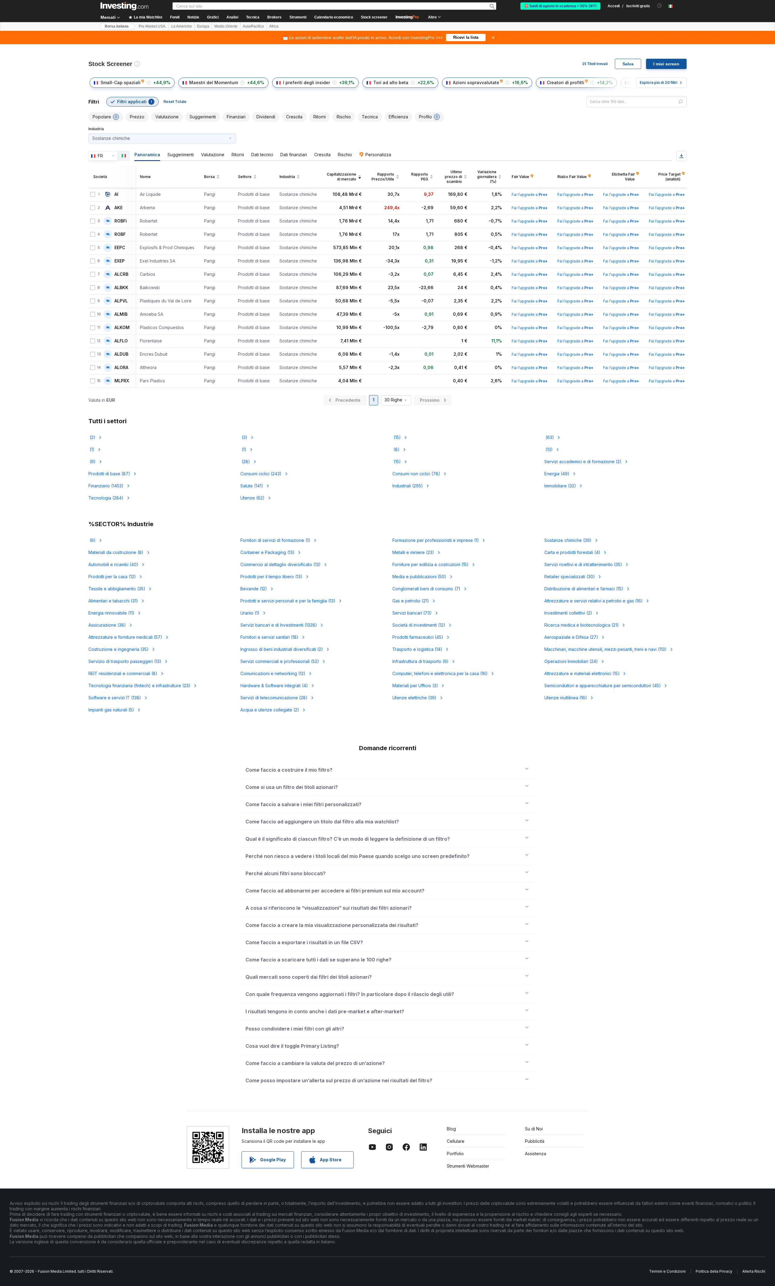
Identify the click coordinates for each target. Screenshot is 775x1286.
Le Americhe (181, 26)
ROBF (120, 234)
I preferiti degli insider (306, 82)
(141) (251, 485)
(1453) (106, 485)
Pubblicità (534, 1141)
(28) (245, 461)
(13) (548, 449)
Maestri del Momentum (213, 82)
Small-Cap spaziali (120, 82)
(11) (111, 612)
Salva (628, 63)
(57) (125, 637)
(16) (593, 600)
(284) (106, 497)
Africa (274, 26)
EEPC (119, 248)
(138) (114, 697)
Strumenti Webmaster (468, 1166)
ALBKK (121, 287)
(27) (571, 637)
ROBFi (120, 221)
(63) (549, 437)
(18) (269, 637)
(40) (113, 564)
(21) (410, 600)
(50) (419, 576)
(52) (279, 661)
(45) (417, 637)
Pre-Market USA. (152, 26)
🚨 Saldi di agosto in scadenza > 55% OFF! (560, 6)
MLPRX (121, 381)
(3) (243, 437)
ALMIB (120, 314)
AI (116, 194)
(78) (416, 473)
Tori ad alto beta (390, 82)
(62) (252, 497)
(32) (560, 485)
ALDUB (121, 354)
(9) (92, 461)
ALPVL (121, 301)
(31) (113, 600)
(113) (605, 649)
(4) (572, 552)
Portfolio (455, 1153)
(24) (571, 661)
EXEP (119, 261)
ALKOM (122, 327)
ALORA (121, 367)
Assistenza (535, 1153)
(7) (426, 588)
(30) (569, 576)
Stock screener (374, 17)
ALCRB (121, 274)
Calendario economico (333, 17)
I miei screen (666, 63)
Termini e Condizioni (667, 1271)
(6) (92, 540)
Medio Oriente (226, 26)
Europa (203, 26)
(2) (91, 437)
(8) (396, 449)
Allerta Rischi (753, 1271)
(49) (556, 473)
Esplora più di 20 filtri (658, 82)
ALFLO (121, 341)
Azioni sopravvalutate (476, 82)
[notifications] (659, 5)
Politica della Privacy (714, 1271)
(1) (91, 449)
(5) (111, 709)
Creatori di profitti (565, 82)
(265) (407, 485)
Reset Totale (174, 101)
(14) (417, 649)
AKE (118, 208)
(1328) (278, 625)
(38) (107, 625)
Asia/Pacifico (253, 26)
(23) (413, 552)
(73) (412, 612)
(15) (396, 437)
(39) (568, 540)
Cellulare (455, 1141)
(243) (261, 473)
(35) (583, 564)
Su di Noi (534, 1128)
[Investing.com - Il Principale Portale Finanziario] (124, 6)
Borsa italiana (117, 26)
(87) (109, 473)
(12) (112, 576)
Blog (451, 1128)
